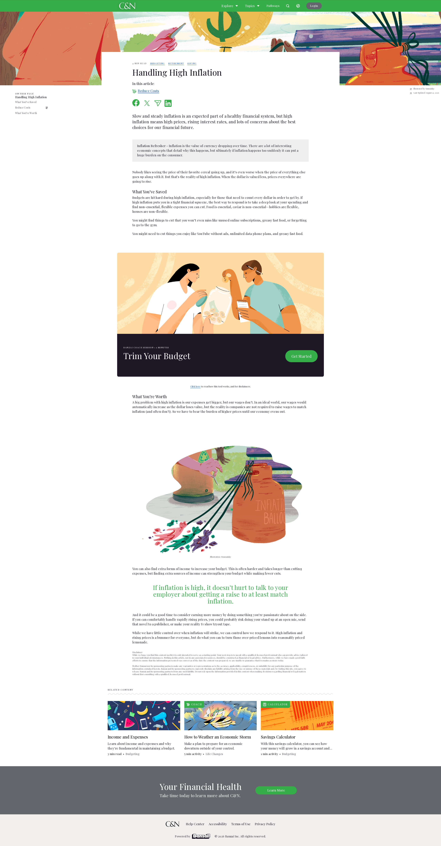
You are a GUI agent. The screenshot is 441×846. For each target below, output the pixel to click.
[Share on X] (147, 103)
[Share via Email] (157, 103)
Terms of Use (241, 824)
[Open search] (288, 6)
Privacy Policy (265, 824)
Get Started (301, 356)
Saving (192, 63)
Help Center (195, 824)
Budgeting (157, 63)
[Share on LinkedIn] (168, 103)
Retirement (176, 63)
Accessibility (218, 824)
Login (314, 6)
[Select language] (298, 6)
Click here (195, 386)
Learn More (276, 790)
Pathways (272, 6)
